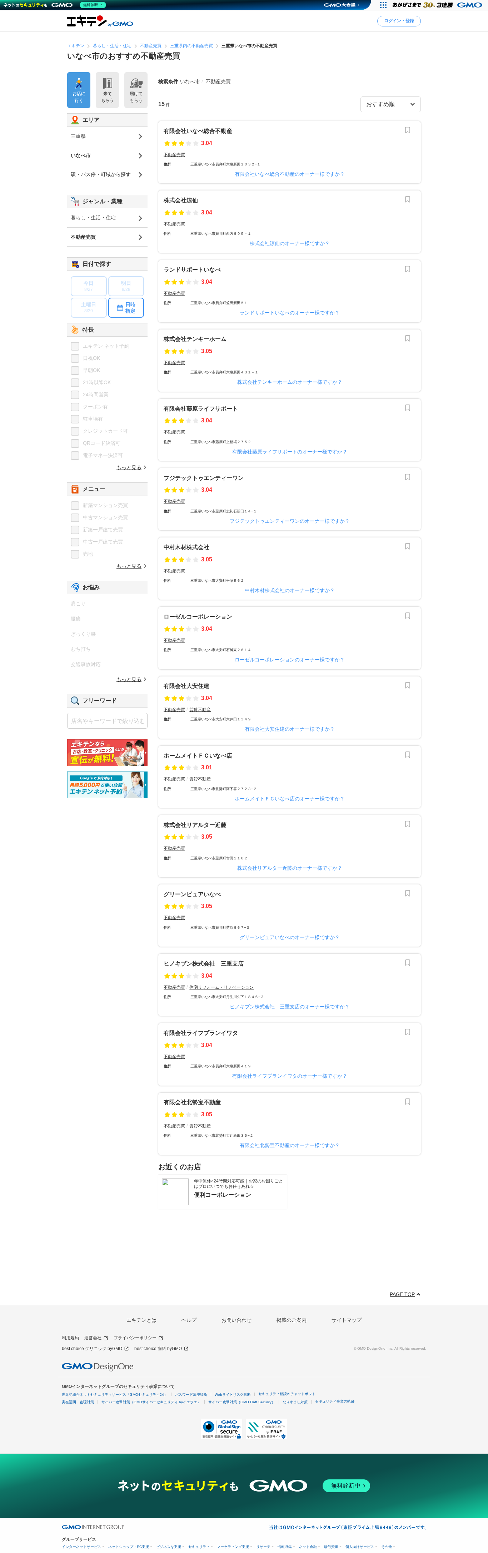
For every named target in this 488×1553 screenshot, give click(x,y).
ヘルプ (188, 1320)
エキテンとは (141, 1320)
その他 (386, 1547)
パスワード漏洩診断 (191, 1394)
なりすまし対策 (295, 1402)
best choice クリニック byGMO (92, 1348)
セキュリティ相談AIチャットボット (286, 1394)
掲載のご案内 (292, 1320)
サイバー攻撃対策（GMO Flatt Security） (241, 1402)
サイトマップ (347, 1320)
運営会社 (92, 1337)
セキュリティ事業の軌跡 (334, 1401)
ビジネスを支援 (168, 1547)
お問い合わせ (236, 1320)
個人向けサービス (359, 1547)
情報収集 (285, 1547)
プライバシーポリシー (135, 1337)
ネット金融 (308, 1547)
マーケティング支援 (233, 1547)
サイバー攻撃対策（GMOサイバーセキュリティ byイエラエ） (151, 1402)
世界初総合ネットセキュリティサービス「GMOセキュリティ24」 (115, 1394)
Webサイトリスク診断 (233, 1394)
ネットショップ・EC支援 (128, 1547)
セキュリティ (199, 1547)
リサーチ (263, 1547)
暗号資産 (331, 1547)
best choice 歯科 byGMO (158, 1348)
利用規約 (70, 1337)
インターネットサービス (81, 1547)
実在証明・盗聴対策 (78, 1402)
